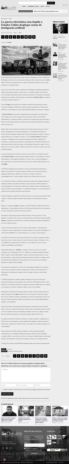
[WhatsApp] (6, 37)
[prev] (64, 11)
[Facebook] (3, 37)
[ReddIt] (14, 37)
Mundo (59, 52)
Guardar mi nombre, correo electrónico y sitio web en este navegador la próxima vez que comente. (26, 389)
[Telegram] (26, 37)
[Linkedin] (10, 37)
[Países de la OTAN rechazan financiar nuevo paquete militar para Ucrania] (55, 54)
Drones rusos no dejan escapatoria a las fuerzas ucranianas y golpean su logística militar (41, 420)
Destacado (60, 73)
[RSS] (3, 448)
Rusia (10, 18)
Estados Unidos (4, 18)
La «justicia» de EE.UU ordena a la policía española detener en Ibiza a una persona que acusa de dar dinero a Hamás (63, 66)
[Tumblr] (22, 37)
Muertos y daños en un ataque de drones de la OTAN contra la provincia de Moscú (60, 419)
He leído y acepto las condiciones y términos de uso (32, 449)
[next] (67, 11)
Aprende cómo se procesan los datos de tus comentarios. (35, 398)
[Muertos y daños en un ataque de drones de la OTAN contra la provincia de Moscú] (60, 411)
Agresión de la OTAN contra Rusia (15, 351)
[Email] (18, 37)
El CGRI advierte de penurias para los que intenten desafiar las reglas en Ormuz (62, 46)
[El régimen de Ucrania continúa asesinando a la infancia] (26, 411)
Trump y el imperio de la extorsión (59, 37)
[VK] (30, 37)
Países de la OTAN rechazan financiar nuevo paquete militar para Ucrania (62, 55)
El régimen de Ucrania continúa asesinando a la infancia (24, 419)
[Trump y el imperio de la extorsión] (60, 28)
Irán (59, 43)
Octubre (9, 42)
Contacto (61, 462)
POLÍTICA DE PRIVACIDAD (27, 462)
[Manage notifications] (4, 459)
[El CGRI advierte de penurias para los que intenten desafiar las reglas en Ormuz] (55, 45)
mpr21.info (9, 349)
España (59, 61)
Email (25, 442)
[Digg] (34, 37)
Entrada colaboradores (52, 462)
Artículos (54, 35)
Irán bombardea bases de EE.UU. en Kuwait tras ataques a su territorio (62, 77)
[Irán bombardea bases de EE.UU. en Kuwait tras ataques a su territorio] (55, 75)
